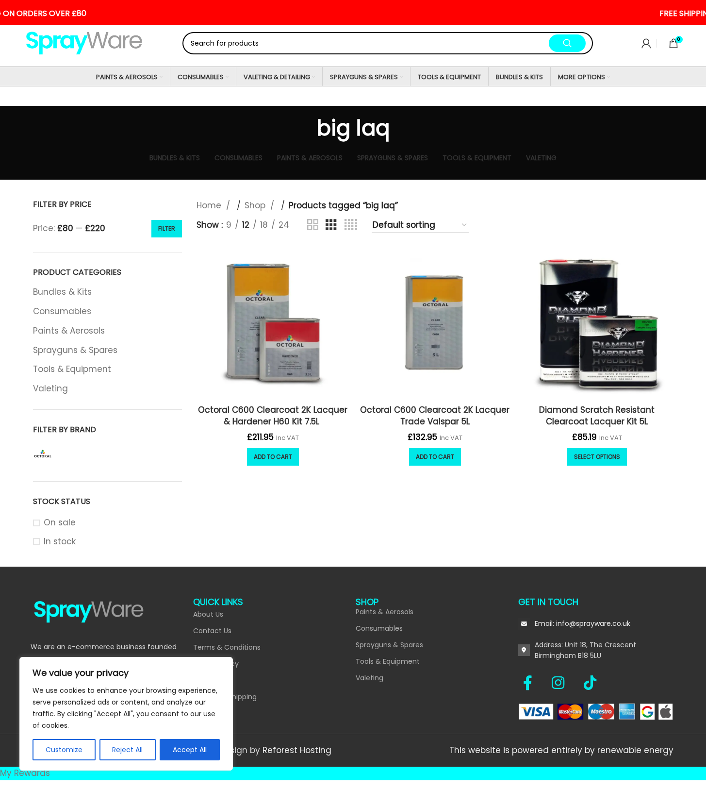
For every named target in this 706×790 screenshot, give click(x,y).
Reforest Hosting (297, 750)
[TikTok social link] (590, 682)
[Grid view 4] (351, 225)
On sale (60, 522)
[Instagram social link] (563, 682)
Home (210, 205)
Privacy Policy (216, 664)
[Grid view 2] (312, 225)
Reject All (127, 750)
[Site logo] (84, 43)
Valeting (50, 388)
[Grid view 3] (331, 225)
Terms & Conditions (227, 647)
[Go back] (305, 128)
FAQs (201, 680)
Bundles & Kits (62, 292)
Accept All (190, 750)
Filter (166, 228)
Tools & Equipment (72, 369)
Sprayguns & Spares (75, 350)
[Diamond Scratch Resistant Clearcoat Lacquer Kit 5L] (597, 324)
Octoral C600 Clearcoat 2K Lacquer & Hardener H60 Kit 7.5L (272, 415)
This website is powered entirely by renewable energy (561, 750)
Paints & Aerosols (69, 330)
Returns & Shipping (225, 697)
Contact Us (212, 631)
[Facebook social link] (532, 682)
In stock (60, 541)
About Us (208, 614)
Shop (256, 205)
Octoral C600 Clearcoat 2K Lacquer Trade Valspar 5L (434, 415)
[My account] (646, 43)
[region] (126, 714)
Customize (64, 750)
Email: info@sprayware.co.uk (582, 623)
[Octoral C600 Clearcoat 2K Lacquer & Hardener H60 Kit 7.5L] (273, 324)
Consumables (62, 311)
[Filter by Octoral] (42, 454)
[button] (273, 457)
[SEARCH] (567, 43)
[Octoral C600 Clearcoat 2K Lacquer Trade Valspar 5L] (435, 324)
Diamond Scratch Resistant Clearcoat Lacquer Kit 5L (597, 415)
